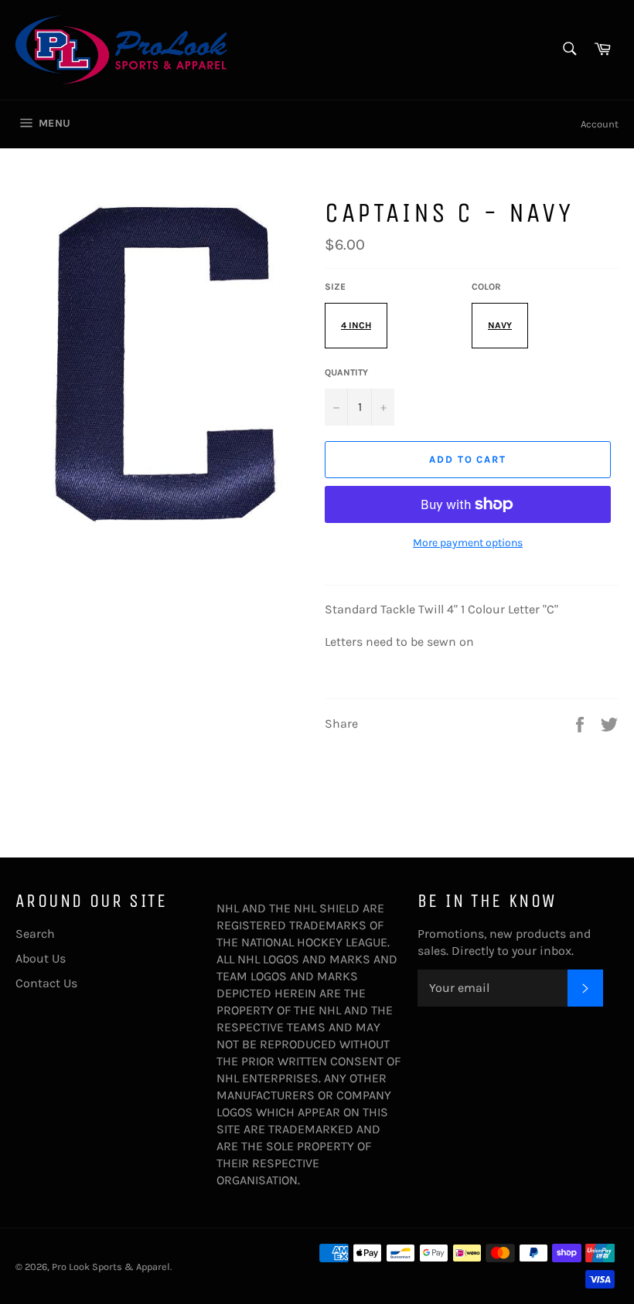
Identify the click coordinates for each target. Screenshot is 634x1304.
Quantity (346, 372)
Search (35, 933)
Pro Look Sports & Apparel (111, 1266)
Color (486, 286)
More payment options (468, 542)
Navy (500, 325)
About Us (40, 958)
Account (600, 124)
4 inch (356, 325)
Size (335, 286)
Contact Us (46, 983)
